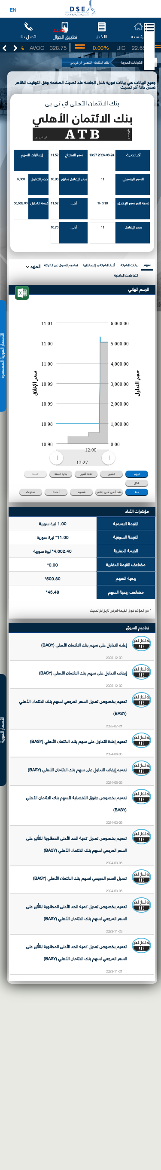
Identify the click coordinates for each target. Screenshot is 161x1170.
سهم (147, 264)
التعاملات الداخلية (126, 275)
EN (13, 9)
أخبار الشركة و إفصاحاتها (99, 265)
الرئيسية (138, 36)
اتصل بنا (28, 36)
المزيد (34, 266)
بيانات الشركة (129, 265)
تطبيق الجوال (64, 36)
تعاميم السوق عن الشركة (61, 265)
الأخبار (101, 36)
